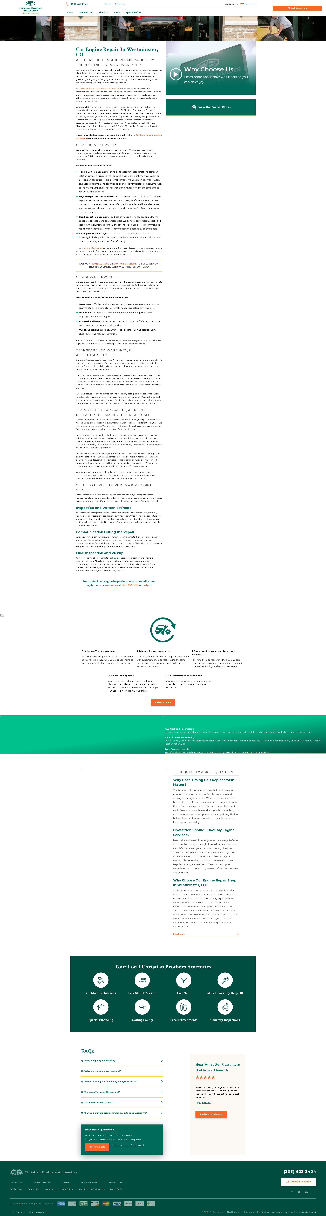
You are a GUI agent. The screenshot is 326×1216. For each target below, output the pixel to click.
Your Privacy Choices (89, 1189)
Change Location (249, 4)
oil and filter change (93, 248)
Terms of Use (115, 1182)
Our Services (16, 1182)
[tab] (122, 1061)
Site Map (48, 1189)
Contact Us (120, 4)
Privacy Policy (65, 1189)
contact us (111, 585)
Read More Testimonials (211, 1114)
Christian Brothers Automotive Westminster (99, 88)
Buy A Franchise (89, 1182)
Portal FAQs (116, 1189)
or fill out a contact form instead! (127, 1145)
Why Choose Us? (42, 1182)
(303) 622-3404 (79, 4)
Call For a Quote (163, 702)
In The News (16, 1189)
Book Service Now (299, 8)
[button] (206, 934)
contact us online (125, 264)
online (147, 585)
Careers (108, 4)
